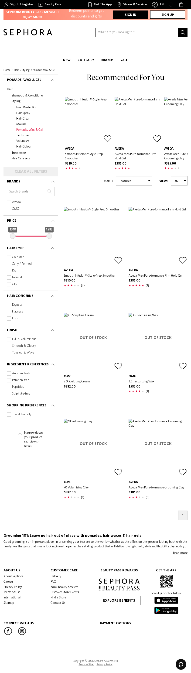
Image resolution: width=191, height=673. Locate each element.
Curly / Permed (22, 263)
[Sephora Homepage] (27, 34)
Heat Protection (26, 107)
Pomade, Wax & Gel (29, 129)
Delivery (56, 576)
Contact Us (58, 602)
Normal (17, 277)
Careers (8, 581)
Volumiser (22, 141)
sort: (108, 181)
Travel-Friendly (21, 414)
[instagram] (22, 634)
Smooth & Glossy (24, 345)
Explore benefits (119, 601)
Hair (10, 89)
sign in (130, 15)
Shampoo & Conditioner (28, 95)
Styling (16, 101)
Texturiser (22, 135)
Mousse (21, 124)
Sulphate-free (21, 393)
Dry (14, 270)
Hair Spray (23, 113)
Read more (180, 553)
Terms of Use (11, 592)
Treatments (19, 153)
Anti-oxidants (21, 373)
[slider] (13, 236)
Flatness (17, 311)
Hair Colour (24, 146)
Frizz (15, 318)
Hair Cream (23, 118)
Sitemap (8, 602)
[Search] (183, 32)
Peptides (18, 386)
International (11, 597)
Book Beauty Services (64, 587)
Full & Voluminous (24, 339)
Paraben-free (20, 380)
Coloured (18, 257)
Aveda (16, 202)
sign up (167, 15)
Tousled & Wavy (23, 352)
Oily (14, 284)
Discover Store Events (65, 592)
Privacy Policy (12, 587)
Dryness (17, 304)
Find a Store (58, 597)
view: (163, 181)
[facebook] (8, 634)
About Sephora (13, 576)
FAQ (53, 581)
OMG (15, 208)
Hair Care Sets (21, 158)
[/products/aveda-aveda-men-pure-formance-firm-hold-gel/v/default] (138, 120)
